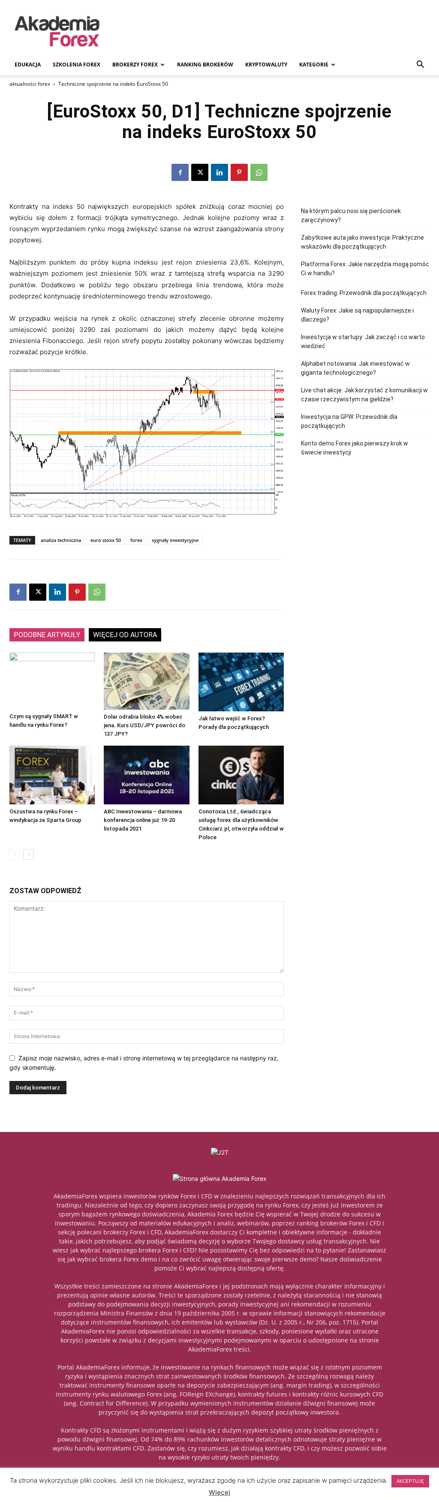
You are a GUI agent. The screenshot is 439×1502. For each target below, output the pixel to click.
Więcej (219, 1492)
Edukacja (28, 64)
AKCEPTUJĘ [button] (410, 1481)
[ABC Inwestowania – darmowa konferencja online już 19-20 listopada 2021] (146, 775)
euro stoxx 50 (105, 540)
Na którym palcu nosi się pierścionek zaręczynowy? (351, 215)
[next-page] (28, 854)
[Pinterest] (239, 172)
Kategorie (313, 64)
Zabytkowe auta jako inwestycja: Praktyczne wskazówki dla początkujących (362, 242)
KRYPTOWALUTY (266, 64)
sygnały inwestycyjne (175, 540)
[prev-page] (14, 854)
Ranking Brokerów (205, 64)
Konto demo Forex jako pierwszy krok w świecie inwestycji (354, 448)
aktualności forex (29, 83)
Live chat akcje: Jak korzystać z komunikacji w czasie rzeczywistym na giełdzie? (364, 395)
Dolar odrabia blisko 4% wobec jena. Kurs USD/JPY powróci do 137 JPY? (144, 725)
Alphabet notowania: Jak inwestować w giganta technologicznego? (355, 368)
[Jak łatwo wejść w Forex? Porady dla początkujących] (241, 682)
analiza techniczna (61, 540)
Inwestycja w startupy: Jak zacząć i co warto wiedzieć (363, 341)
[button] (420, 65)
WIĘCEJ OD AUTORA (125, 635)
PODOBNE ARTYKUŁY (47, 635)
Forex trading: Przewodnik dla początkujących (364, 292)
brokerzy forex (135, 64)
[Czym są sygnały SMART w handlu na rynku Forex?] (52, 681)
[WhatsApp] (259, 172)
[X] (199, 172)
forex (136, 540)
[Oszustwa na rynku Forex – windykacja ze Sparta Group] (52, 775)
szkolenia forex (76, 64)
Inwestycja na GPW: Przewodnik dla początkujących (349, 421)
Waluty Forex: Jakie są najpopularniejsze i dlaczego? (357, 315)
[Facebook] (180, 172)
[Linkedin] (219, 172)
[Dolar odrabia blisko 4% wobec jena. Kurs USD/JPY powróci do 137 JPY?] (146, 681)
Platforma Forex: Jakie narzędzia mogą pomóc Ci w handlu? (365, 269)
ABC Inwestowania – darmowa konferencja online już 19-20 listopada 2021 (143, 820)
